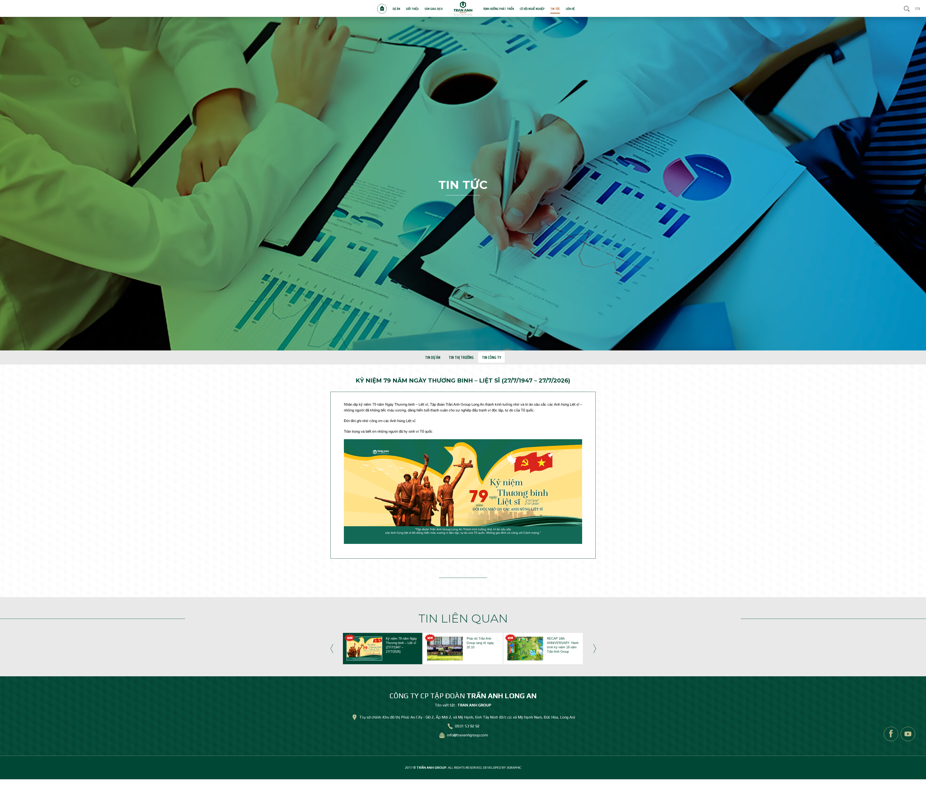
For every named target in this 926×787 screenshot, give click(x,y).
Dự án (396, 8)
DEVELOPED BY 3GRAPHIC (502, 767)
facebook (891, 734)
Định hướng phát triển (498, 8)
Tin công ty (491, 357)
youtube (908, 734)
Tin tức (555, 8)
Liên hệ (570, 8)
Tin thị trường (461, 357)
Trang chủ (382, 9)
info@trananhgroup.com (467, 735)
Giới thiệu (412, 8)
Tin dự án (432, 357)
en (917, 9)
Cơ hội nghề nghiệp (532, 8)
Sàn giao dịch (433, 8)
